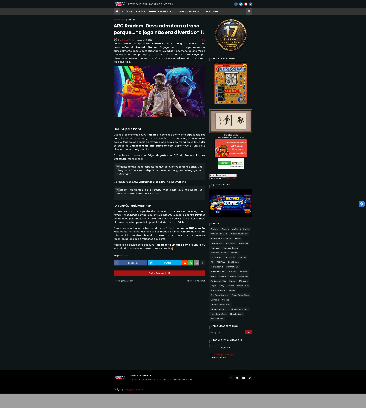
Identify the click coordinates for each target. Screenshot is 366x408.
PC (212, 262)
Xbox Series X (217, 318)
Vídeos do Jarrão (219, 309)
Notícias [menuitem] (127, 11)
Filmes (238, 238)
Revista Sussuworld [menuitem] (189, 11)
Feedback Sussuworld (221, 238)
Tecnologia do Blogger (223, 354)
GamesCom (216, 243)
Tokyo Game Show (240, 295)
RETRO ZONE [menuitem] (212, 11)
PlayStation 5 (232, 266)
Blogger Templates (135, 389)
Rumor (232, 281)
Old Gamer (216, 257)
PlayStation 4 (217, 266)
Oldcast (242, 257)
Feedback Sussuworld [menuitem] (161, 11)
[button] (249, 11)
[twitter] (241, 4)
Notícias (131, 19)
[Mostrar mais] (202, 262)
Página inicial (120, 19)
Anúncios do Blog (219, 233)
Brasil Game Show (239, 233)
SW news (243, 281)
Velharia (215, 299)
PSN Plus (221, 262)
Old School (230, 257)
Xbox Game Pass (219, 314)
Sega (213, 285)
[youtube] (245, 4)
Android (214, 229)
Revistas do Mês (218, 281)
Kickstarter (231, 243)
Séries (232, 290)
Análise (225, 229)
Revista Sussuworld (239, 276)
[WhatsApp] (190, 262)
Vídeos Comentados (220, 304)
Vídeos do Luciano (239, 309)
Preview (243, 271)
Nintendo (215, 248)
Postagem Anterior (124, 281)
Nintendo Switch (230, 248)
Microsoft (243, 243)
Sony (221, 285)
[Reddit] (185, 262)
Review (222, 276)
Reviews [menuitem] (140, 11)
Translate (231, 178)
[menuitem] (117, 11)
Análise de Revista (240, 229)
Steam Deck (243, 285)
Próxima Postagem (195, 281)
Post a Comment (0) (159, 273)
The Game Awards (219, 295)
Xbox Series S (236, 314)
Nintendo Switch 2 (219, 252)
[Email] (196, 262)
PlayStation (233, 262)
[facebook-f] (236, 4)
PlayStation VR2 (218, 271)
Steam (231, 285)
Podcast (232, 271)
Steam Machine (218, 290)
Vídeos (225, 299)
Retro (213, 276)
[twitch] (250, 4)
